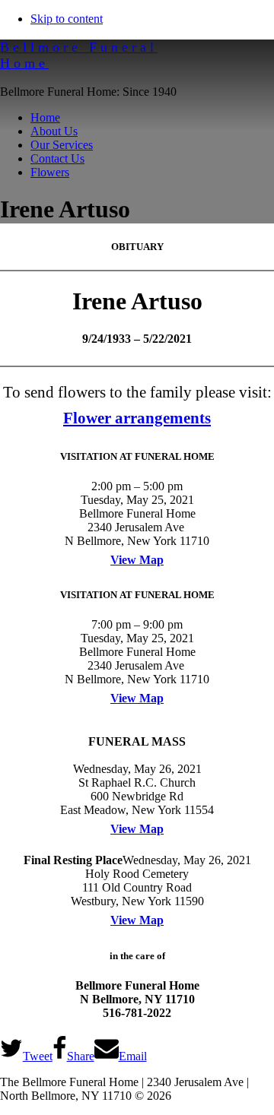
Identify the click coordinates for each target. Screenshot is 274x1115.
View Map (137, 559)
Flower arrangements (137, 418)
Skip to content (66, 18)
